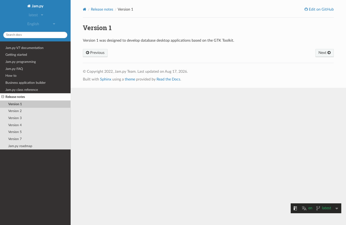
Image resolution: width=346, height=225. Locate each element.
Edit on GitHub (321, 9)
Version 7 (15, 139)
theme (130, 79)
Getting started (16, 54)
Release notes (15, 97)
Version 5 (15, 132)
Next (322, 53)
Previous (97, 53)
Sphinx (105, 79)
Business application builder (25, 82)
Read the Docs (168, 79)
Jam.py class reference (21, 90)
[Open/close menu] (2, 97)
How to (10, 75)
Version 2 (15, 111)
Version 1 (15, 104)
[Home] (84, 9)
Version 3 (15, 118)
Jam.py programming (20, 62)
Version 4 (15, 125)
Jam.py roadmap (20, 146)
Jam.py (37, 6)
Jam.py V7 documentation (24, 48)
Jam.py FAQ (14, 69)
